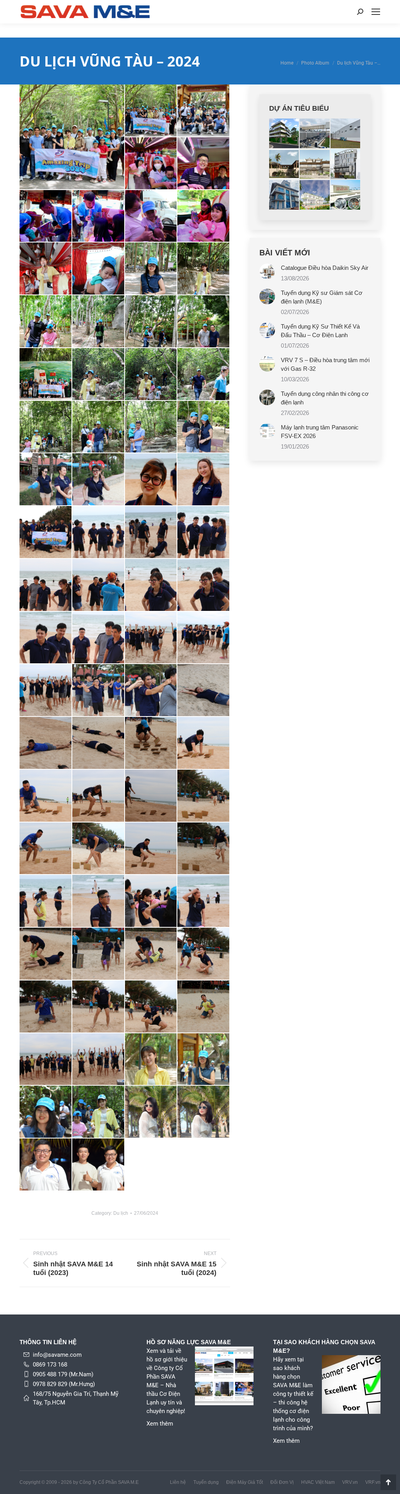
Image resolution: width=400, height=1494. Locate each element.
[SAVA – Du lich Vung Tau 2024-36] (46, 532)
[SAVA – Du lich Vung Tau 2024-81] (98, 1112)
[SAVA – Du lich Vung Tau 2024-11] (203, 163)
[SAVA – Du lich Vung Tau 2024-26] (151, 374)
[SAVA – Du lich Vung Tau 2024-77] (98, 1059)
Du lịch (120, 1213)
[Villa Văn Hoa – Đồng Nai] (284, 134)
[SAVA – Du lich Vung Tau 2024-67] (203, 901)
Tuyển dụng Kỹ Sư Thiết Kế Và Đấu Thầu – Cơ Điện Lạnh (320, 330)
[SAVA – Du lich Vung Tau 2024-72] (46, 1006)
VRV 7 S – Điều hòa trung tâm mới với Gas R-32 (325, 364)
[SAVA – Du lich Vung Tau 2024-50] (151, 690)
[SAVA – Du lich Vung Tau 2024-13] (98, 216)
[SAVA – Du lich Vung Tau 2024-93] (98, 1164)
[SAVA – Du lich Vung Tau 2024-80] (46, 1112)
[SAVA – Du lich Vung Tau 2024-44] (46, 638)
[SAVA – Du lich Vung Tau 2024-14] (151, 216)
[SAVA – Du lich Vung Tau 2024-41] (98, 585)
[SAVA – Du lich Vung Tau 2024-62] (151, 848)
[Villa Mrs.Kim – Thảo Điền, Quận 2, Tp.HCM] (315, 195)
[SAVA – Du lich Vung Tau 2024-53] (98, 743)
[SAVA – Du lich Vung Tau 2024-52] (46, 743)
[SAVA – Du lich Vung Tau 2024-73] (98, 1006)
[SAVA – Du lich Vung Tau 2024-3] (203, 110)
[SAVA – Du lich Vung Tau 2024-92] (46, 1164)
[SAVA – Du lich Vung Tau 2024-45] (98, 638)
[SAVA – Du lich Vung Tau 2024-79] (203, 1059)
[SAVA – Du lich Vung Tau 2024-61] (98, 848)
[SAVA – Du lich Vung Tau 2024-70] (151, 954)
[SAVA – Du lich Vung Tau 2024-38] (151, 532)
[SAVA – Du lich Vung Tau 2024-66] (151, 901)
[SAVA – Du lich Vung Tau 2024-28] (46, 427)
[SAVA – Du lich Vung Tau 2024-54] (151, 743)
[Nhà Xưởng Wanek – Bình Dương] (315, 134)
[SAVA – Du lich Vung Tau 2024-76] (46, 1059)
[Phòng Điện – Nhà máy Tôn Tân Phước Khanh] (345, 195)
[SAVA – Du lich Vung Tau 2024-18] (151, 268)
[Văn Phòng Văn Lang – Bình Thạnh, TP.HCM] (345, 164)
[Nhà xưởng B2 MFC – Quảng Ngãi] (345, 134)
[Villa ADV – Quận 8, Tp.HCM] (315, 164)
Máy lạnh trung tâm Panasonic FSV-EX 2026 (320, 431)
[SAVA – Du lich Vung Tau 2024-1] (72, 136)
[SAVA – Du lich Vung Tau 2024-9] (151, 163)
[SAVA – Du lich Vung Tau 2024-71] (203, 954)
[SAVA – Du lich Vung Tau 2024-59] (203, 796)
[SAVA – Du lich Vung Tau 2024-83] (203, 1112)
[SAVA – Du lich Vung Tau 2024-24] (46, 374)
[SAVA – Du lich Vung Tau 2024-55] (203, 743)
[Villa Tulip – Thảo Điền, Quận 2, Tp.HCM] (284, 164)
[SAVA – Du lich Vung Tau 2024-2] (151, 110)
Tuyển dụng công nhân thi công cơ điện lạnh (325, 398)
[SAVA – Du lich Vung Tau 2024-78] (151, 1059)
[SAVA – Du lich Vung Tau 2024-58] (151, 796)
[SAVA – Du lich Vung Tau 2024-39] (203, 532)
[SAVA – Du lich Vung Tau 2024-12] (46, 216)
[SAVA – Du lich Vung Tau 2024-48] (46, 690)
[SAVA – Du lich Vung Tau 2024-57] (98, 796)
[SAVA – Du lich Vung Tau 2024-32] (46, 479)
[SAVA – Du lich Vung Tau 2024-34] (151, 479)
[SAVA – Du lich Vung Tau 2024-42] (151, 585)
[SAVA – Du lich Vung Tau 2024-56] (46, 796)
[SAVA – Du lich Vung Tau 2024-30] (151, 427)
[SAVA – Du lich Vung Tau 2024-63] (203, 848)
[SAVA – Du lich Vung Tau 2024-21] (98, 321)
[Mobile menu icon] (375, 11)
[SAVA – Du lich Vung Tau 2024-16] (46, 268)
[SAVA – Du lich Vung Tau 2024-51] (203, 690)
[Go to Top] (388, 1482)
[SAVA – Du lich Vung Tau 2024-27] (203, 374)
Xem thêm (159, 1423)
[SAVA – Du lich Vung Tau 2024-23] (203, 321)
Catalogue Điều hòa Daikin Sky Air (324, 267)
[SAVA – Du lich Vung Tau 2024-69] (98, 954)
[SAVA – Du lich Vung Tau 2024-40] (46, 585)
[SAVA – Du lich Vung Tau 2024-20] (46, 321)
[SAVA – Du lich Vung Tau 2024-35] (203, 479)
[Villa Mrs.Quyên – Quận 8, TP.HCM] (284, 195)
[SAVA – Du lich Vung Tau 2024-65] (98, 901)
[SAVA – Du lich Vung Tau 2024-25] (98, 374)
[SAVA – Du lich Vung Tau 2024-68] (46, 954)
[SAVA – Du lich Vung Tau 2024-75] (203, 1006)
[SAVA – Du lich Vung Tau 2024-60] (46, 848)
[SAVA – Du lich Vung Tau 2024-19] (203, 268)
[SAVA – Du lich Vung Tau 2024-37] (98, 532)
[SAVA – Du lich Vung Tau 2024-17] (98, 268)
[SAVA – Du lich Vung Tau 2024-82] (151, 1112)
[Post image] (267, 271)
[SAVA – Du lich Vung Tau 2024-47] (203, 638)
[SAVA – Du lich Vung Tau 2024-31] (203, 427)
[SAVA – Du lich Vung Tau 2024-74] (151, 1006)
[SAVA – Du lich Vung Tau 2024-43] (203, 585)
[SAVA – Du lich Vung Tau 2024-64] (46, 901)
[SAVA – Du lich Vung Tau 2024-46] (151, 638)
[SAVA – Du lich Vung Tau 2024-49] (98, 690)
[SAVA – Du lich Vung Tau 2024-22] (151, 321)
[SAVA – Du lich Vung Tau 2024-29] (98, 427)
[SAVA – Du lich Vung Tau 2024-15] (203, 216)
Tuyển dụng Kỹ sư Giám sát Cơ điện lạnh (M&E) (321, 297)
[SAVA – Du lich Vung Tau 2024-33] (98, 479)
